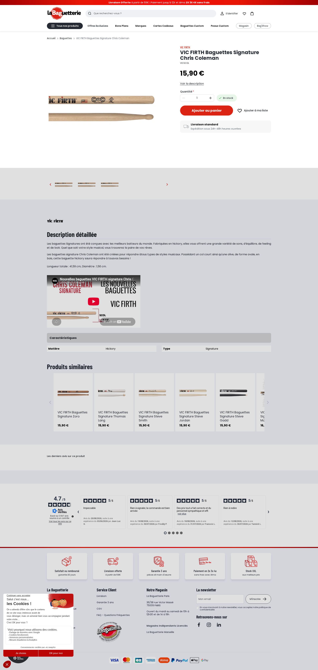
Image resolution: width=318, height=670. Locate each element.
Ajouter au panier (207, 110)
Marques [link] (140, 26)
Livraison (102, 596)
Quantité (186, 91)
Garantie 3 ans (105, 602)
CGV (99, 608)
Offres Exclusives (97, 26)
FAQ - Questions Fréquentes (113, 615)
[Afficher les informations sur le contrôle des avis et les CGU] (72, 516)
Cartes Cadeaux (163, 26)
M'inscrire (255, 599)
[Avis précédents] (78, 512)
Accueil (51, 38)
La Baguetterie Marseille (160, 632)
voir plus (182, 513)
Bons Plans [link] (121, 26)
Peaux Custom (220, 26)
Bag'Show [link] (262, 26)
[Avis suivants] (268, 512)
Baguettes (66, 38)
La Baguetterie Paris (158, 596)
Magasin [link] (244, 26)
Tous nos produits (67, 26)
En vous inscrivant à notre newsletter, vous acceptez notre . (235, 608)
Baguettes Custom (192, 26)
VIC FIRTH (185, 47)
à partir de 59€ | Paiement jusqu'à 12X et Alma (159, 2)
